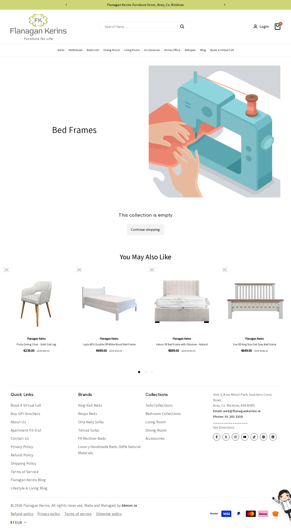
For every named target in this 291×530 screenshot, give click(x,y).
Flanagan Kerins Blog (28, 479)
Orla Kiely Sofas (91, 421)
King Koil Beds (90, 405)
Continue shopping (145, 229)
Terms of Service (25, 471)
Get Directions (223, 427)
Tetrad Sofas (88, 430)
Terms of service (78, 513)
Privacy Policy (22, 446)
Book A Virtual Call (26, 405)
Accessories (155, 438)
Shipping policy (109, 513)
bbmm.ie (129, 505)
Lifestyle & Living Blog (29, 488)
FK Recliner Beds (92, 438)
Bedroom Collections (163, 413)
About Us (18, 421)
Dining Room (156, 430)
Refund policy (22, 513)
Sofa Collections (159, 405)
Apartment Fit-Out (26, 430)
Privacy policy (48, 513)
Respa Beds (87, 413)
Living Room (156, 421)
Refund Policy (22, 455)
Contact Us (20, 438)
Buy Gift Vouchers (25, 413)
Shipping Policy (23, 463)
